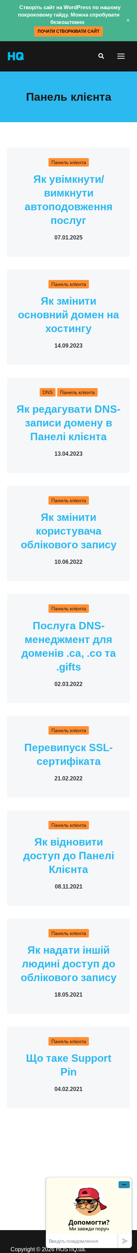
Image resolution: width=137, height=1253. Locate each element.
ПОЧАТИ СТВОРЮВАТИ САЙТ (68, 31)
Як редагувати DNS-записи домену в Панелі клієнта (68, 422)
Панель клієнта (68, 162)
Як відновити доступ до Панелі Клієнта (68, 855)
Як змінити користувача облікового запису (69, 530)
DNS (48, 392)
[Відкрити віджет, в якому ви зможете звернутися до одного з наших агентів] (89, 1213)
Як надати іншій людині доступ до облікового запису (69, 963)
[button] (101, 56)
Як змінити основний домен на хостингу (68, 314)
